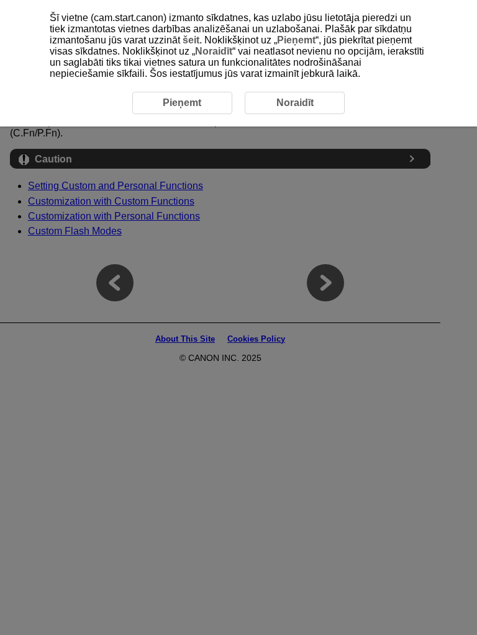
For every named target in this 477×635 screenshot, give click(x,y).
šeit (191, 40)
